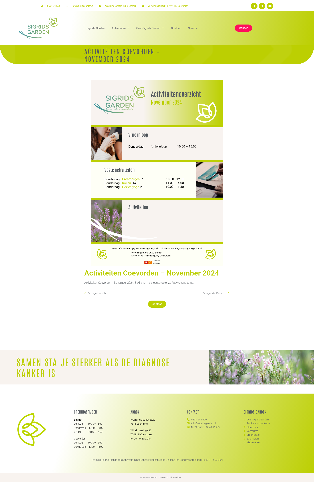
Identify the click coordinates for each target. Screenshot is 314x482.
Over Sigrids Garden (148, 28)
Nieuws (192, 28)
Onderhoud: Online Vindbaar (170, 477)
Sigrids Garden (95, 28)
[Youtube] (270, 6)
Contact (176, 28)
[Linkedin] (262, 6)
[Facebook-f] (254, 6)
